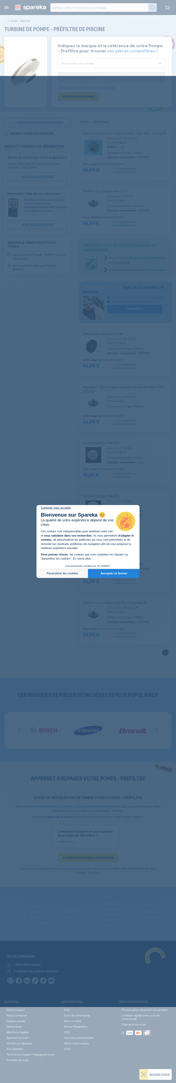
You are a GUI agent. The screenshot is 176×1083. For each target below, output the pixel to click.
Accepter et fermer (113, 573)
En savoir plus (82, 558)
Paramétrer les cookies (62, 573)
